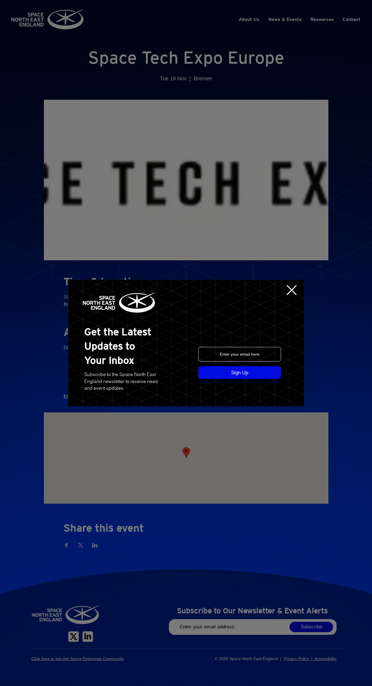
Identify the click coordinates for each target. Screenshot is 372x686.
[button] (292, 290)
